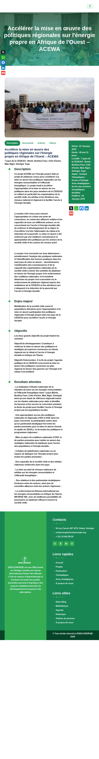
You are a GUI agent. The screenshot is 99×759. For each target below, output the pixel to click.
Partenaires (61, 571)
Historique (61, 614)
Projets (59, 567)
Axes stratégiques (64, 579)
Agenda (59, 610)
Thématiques (62, 575)
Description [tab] (12, 143)
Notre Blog (61, 602)
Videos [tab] (52, 143)
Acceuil (59, 563)
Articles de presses (65, 618)
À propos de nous (64, 583)
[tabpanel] (33, 330)
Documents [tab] (28, 143)
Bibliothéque (62, 606)
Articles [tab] (41, 143)
